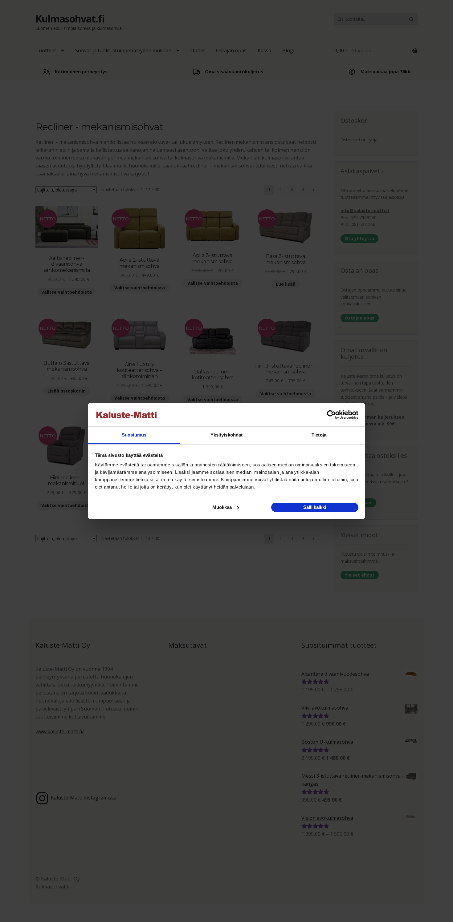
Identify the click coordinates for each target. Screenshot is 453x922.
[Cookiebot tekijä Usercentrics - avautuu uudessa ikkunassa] (331, 414)
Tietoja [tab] (319, 434)
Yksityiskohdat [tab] (226, 434)
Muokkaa (222, 507)
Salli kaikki (314, 507)
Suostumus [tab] (134, 434)
